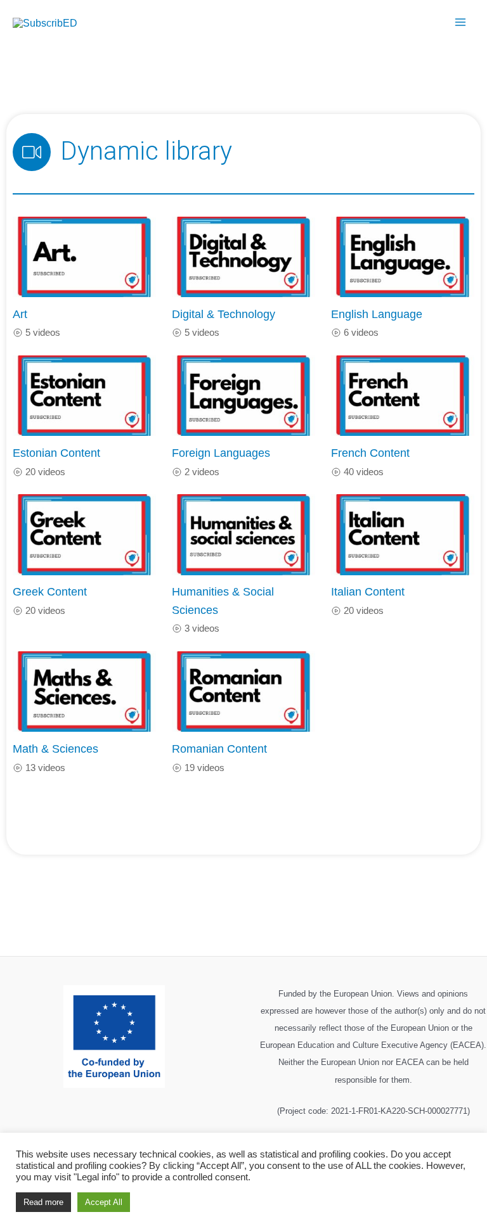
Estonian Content (56, 452)
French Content (370, 452)
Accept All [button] (103, 1202)
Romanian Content (219, 748)
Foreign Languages (221, 452)
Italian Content (368, 591)
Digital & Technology (223, 314)
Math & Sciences (55, 748)
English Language (376, 314)
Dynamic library (146, 151)
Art (20, 314)
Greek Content (50, 591)
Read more (43, 1202)
